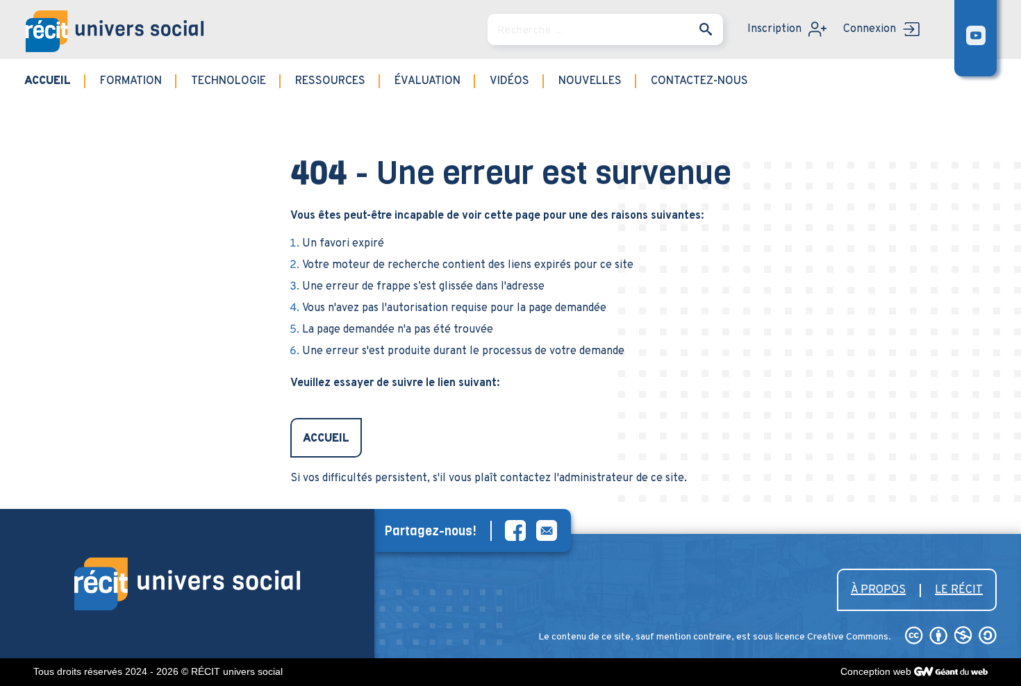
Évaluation (427, 81)
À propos (878, 590)
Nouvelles (590, 81)
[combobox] (605, 29)
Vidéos (509, 81)
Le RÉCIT (959, 590)
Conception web (875, 671)
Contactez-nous (699, 81)
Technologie (228, 81)
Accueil (47, 81)
